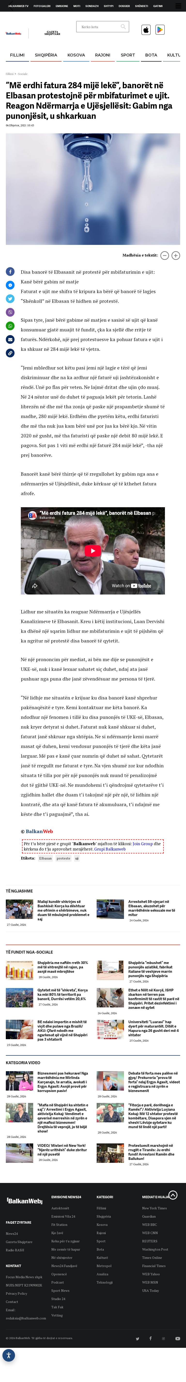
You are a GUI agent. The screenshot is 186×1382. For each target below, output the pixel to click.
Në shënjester (61, 1257)
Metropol (104, 1265)
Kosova (76, 55)
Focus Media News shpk (24, 1277)
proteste (63, 858)
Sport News (60, 1290)
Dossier (124, 6)
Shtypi (108, 6)
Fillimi (17, 55)
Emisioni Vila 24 (63, 1216)
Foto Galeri (42, 6)
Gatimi (158, 6)
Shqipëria (46, 55)
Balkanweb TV (18, 6)
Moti (76, 6)
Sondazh (92, 6)
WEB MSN (150, 1282)
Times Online (152, 1257)
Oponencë (59, 1274)
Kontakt (51, 17)
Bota (151, 55)
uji (76, 858)
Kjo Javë (57, 1232)
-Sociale (22, 74)
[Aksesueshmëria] (8, 1355)
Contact (12, 1301)
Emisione (62, 6)
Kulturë (102, 1257)
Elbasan (45, 858)
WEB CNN (150, 1232)
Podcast (57, 1282)
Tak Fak (57, 1307)
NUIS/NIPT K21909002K (24, 1285)
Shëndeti (141, 6)
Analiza (102, 1274)
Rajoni (102, 55)
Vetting (57, 1315)
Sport (128, 55)
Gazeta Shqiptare (19, 1241)
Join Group (143, 843)
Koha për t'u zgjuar (65, 1241)
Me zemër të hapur (65, 1249)
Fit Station (59, 1224)
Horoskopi (15, 17)
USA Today (150, 1290)
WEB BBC (149, 1224)
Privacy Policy (16, 1293)
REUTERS (149, 1241)
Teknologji (105, 1282)
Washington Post (155, 1249)
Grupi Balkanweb (110, 849)
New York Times (154, 1208)
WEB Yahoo (151, 1274)
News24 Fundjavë (64, 1265)
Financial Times (154, 1265)
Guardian (149, 1216)
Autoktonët (60, 1208)
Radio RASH (15, 1250)
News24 (34, 17)
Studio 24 (58, 1298)
